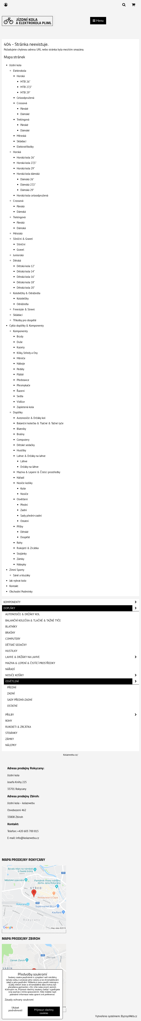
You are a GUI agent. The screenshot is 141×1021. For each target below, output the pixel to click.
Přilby (20, 526)
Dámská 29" (27, 190)
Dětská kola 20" (26, 287)
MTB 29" (25, 92)
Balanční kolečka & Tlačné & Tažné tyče (40, 423)
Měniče (21, 358)
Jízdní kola (15, 65)
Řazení (21, 391)
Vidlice (21, 401)
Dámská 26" (27, 179)
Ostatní (24, 521)
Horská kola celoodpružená (32, 195)
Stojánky (22, 553)
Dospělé (25, 537)
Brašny (20, 434)
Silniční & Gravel (23, 239)
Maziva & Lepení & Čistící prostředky (38, 472)
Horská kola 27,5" (26, 163)
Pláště (20, 374)
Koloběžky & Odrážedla (26, 293)
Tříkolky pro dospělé (24, 320)
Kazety (21, 347)
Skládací (21, 141)
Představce (23, 380)
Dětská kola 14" (26, 271)
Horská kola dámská (28, 173)
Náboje (21, 363)
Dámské (25, 114)
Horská (21, 76)
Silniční (21, 244)
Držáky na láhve (29, 466)
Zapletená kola (25, 407)
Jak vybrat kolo (17, 580)
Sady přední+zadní (31, 515)
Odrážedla (22, 304)
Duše (20, 342)
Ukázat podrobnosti (15, 1009)
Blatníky (21, 429)
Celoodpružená (25, 98)
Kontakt (13, 586)
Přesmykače (23, 385)
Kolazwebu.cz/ (70, 754)
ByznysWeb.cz (129, 1016)
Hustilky (21, 450)
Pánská (20, 206)
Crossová (22, 103)
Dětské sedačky (26, 445)
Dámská (21, 211)
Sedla (20, 396)
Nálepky (21, 564)
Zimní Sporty (16, 570)
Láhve (23, 461)
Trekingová (23, 119)
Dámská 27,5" (28, 184)
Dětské (24, 532)
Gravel (20, 249)
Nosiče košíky (24, 483)
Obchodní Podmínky (20, 591)
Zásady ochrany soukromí (19, 999)
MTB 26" (25, 81)
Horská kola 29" (26, 168)
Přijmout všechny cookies (44, 1011)
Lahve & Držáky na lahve (31, 456)
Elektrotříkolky (25, 146)
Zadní (23, 510)
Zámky (20, 559)
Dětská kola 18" (26, 282)
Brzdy (20, 336)
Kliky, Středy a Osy (27, 353)
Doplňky (18, 412)
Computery (23, 439)
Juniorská (18, 255)
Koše (23, 488)
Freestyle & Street (24, 309)
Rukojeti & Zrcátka (28, 548)
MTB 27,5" (26, 87)
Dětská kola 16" (26, 276)
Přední (24, 504)
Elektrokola (19, 70)
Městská (21, 135)
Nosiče (24, 494)
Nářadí (20, 477)
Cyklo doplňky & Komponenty (26, 325)
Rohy (19, 542)
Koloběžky (23, 298)
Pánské (24, 108)
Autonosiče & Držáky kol (31, 418)
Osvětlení (22, 499)
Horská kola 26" (26, 157)
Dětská (17, 260)
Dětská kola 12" (26, 266)
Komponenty (20, 331)
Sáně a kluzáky (21, 575)
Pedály (20, 369)
